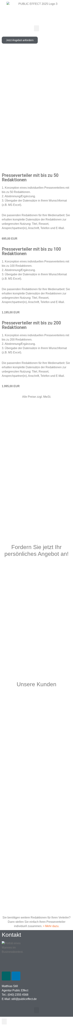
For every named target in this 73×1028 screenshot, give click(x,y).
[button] (36, 28)
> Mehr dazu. (51, 926)
